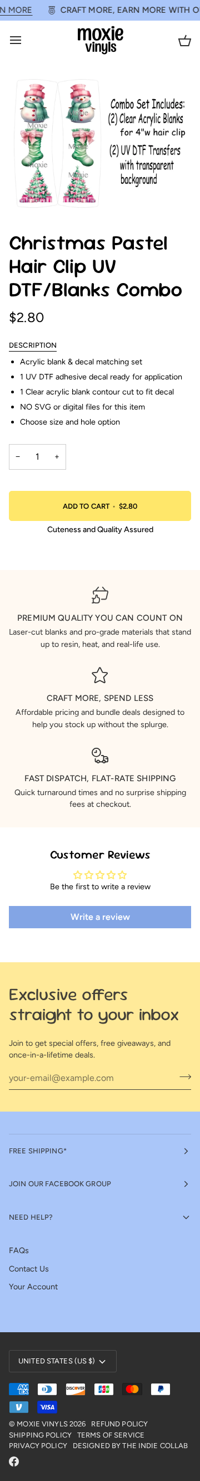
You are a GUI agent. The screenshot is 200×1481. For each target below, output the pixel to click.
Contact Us (29, 1269)
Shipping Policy (40, 1435)
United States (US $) (57, 1361)
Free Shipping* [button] (38, 1151)
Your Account (33, 1287)
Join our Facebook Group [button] (60, 1184)
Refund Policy (119, 1424)
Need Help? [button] (31, 1217)
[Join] (182, 1076)
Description (33, 345)
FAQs (19, 1250)
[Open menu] (25, 40)
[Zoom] (29, 193)
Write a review (100, 917)
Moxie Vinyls (42, 1424)
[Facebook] (14, 1461)
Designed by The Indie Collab (130, 1445)
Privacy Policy (38, 1445)
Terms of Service (110, 1435)
